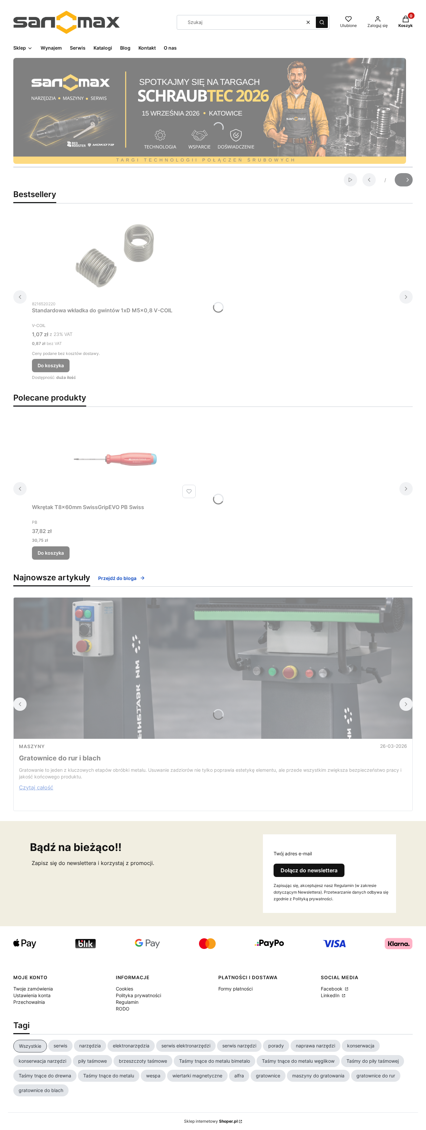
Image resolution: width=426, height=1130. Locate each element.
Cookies (124, 988)
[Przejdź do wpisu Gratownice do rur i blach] (213, 668)
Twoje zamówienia (33, 988)
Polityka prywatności (138, 995)
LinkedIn (331, 995)
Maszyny (32, 746)
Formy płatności (235, 988)
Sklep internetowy (211, 1121)
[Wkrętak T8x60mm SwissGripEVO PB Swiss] (115, 459)
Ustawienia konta (32, 995)
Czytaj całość (36, 787)
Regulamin (127, 1002)
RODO (122, 1008)
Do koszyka (51, 365)
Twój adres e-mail (293, 853)
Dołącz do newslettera (309, 870)
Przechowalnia (29, 1002)
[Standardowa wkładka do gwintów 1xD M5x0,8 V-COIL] (115, 255)
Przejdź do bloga (117, 578)
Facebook (332, 988)
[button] (322, 22)
